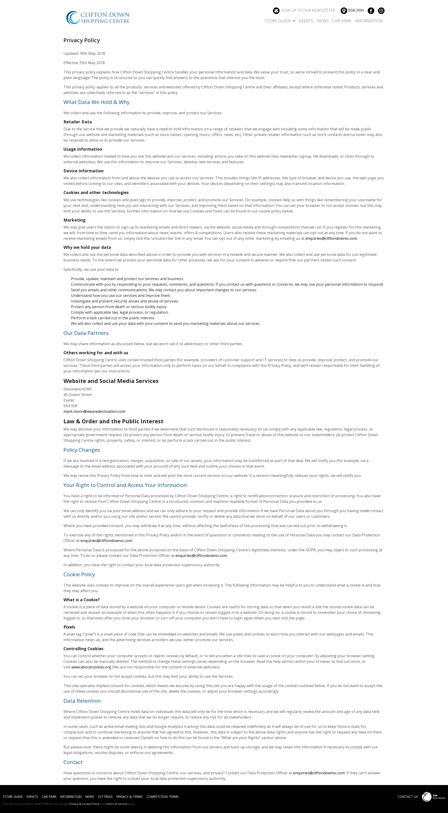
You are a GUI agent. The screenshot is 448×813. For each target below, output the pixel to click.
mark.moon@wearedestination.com (94, 411)
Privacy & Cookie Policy (84, 804)
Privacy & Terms (129, 796)
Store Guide (13, 796)
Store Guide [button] (278, 21)
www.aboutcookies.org (91, 667)
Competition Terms (163, 796)
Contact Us (408, 796)
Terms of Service (116, 804)
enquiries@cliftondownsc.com (331, 238)
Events (306, 21)
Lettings (105, 796)
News (323, 21)
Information (369, 21)
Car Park (341, 21)
